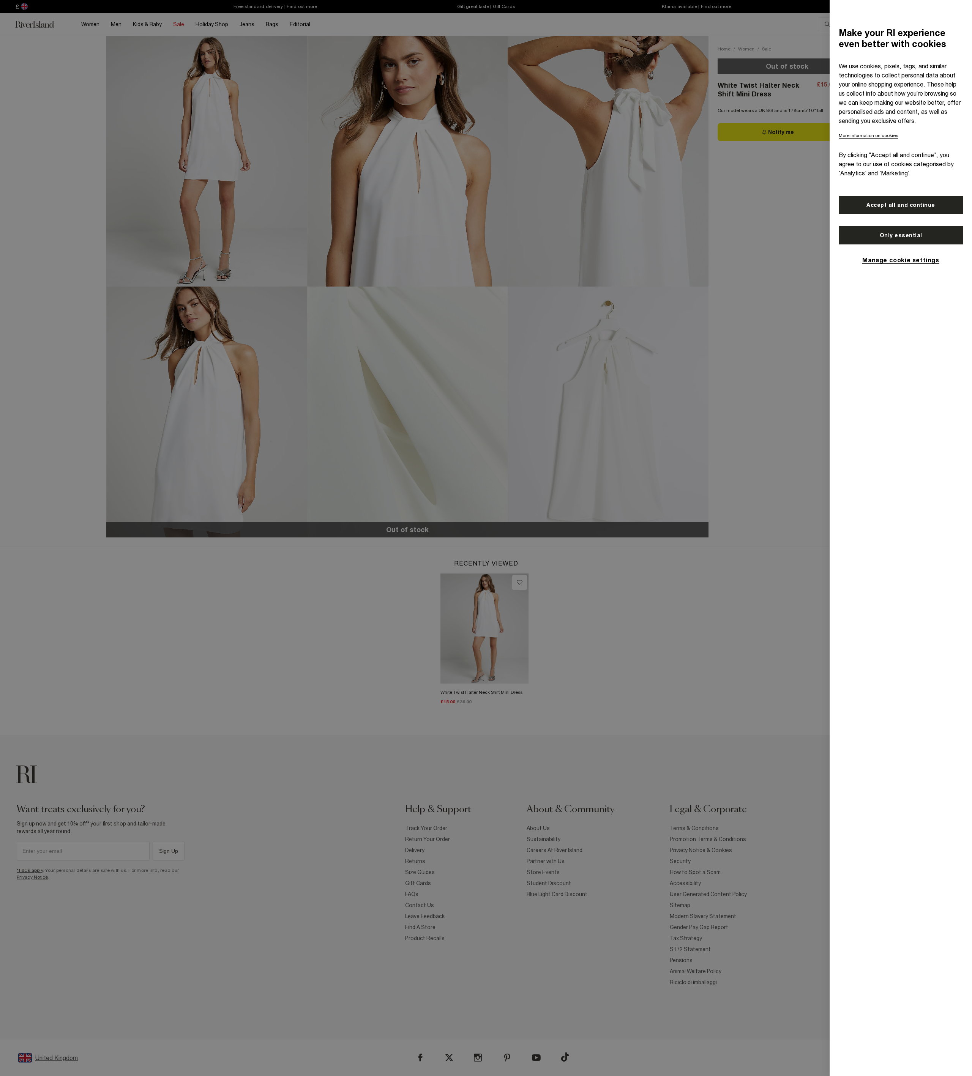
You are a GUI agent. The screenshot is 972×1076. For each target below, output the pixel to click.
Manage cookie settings (900, 260)
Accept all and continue (900, 205)
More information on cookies (868, 135)
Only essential (901, 235)
